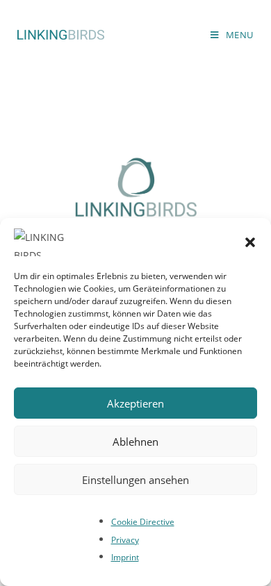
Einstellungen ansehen (135, 480)
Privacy (125, 540)
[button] (250, 242)
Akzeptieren (135, 403)
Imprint (125, 557)
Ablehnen (135, 442)
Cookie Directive (142, 522)
